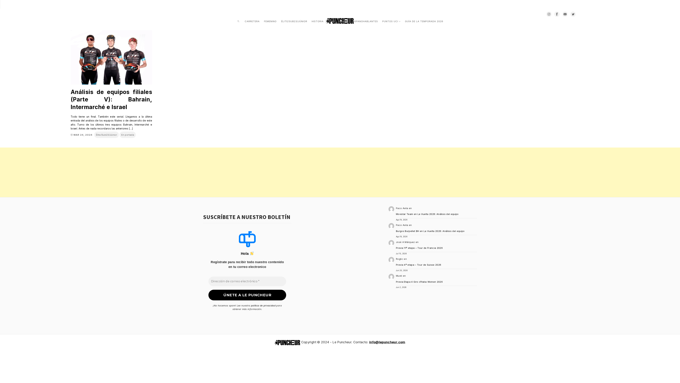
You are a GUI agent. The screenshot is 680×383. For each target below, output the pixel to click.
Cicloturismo (337, 21)
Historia (318, 21)
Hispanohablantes (365, 21)
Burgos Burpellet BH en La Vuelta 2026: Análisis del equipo (430, 231)
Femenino (270, 21)
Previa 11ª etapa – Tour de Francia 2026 (419, 247)
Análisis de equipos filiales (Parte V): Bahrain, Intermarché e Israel (111, 99)
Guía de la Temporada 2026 (424, 21)
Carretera (252, 21)
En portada (127, 134)
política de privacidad (263, 305)
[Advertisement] (106, 172)
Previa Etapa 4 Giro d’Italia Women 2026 (419, 281)
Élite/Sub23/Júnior (294, 21)
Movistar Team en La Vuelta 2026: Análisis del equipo (427, 214)
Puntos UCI (390, 21)
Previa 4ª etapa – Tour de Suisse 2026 (418, 264)
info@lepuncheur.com (387, 342)
